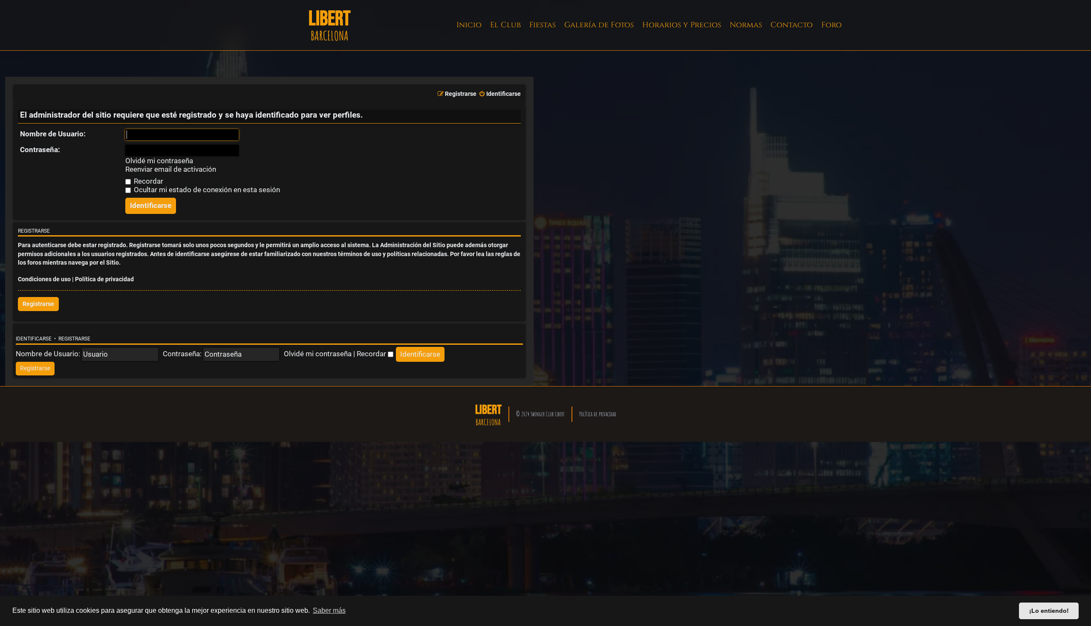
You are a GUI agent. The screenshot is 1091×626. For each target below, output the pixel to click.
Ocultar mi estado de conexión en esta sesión (206, 189)
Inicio (469, 25)
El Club (505, 25)
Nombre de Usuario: (53, 134)
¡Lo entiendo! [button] (1049, 610)
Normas (746, 25)
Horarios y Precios (681, 25)
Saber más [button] (329, 610)
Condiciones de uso (44, 279)
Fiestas (542, 25)
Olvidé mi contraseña (159, 160)
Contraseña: (40, 149)
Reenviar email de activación (170, 169)
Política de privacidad (104, 279)
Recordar (147, 181)
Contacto (792, 25)
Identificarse (34, 339)
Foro (831, 25)
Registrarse (38, 304)
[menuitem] (500, 94)
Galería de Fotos (599, 25)
